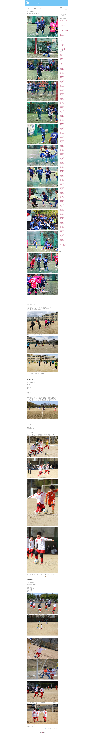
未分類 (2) (61, 40)
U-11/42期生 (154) (62, 45)
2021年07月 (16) (62, 146)
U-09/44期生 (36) (62, 48)
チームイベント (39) (63, 41)
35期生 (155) (61, 58)
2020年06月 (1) (62, 162)
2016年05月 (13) (62, 223)
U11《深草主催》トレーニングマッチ (63, 36)
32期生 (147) (61, 62)
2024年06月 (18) (62, 102)
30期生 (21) (61, 64)
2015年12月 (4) (62, 230)
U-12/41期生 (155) (62, 44)
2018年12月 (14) (62, 183)
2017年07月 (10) (62, 205)
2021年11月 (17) (62, 142)
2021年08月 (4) (62, 145)
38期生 (56, 728)
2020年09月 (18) (62, 158)
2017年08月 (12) (62, 204)
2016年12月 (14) (62, 214)
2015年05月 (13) (62, 239)
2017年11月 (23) (62, 200)
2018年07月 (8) (62, 189)
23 (62, 20)
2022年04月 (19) (62, 136)
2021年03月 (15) (62, 150)
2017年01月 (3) (62, 213)
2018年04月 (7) (62, 193)
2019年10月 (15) (62, 170)
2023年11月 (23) (62, 111)
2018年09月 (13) (62, 187)
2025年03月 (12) (62, 90)
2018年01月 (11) (62, 197)
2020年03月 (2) (62, 163)
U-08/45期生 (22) (62, 49)
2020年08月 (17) (62, 159)
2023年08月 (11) (62, 115)
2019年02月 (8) (62, 180)
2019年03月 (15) (62, 179)
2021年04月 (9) (62, 149)
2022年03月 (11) (62, 137)
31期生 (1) (61, 63)
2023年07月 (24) (62, 116)
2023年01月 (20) (62, 124)
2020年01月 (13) (62, 166)
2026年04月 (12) (62, 73)
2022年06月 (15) (62, 133)
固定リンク (53, 728)
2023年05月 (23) (62, 119)
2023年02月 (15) (62, 123)
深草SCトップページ (63, 244)
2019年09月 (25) (62, 171)
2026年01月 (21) (62, 77)
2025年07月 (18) (62, 85)
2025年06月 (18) (62, 86)
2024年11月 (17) (62, 95)
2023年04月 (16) (62, 120)
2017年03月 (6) (62, 210)
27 (66, 20)
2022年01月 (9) (62, 140)
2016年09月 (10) (62, 218)
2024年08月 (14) (62, 99)
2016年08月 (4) (62, 219)
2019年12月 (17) (62, 167)
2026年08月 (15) (62, 68)
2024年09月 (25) (62, 98)
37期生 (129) (61, 55)
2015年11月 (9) (62, 231)
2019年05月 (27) (62, 176)
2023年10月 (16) (62, 112)
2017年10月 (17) (62, 201)
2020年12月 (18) (62, 154)
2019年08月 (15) (62, 172)
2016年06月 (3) (62, 222)
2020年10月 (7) (62, 157)
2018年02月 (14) (62, 196)
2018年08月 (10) (62, 188)
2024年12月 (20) (62, 94)
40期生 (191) (61, 51)
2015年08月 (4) (62, 235)
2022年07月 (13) (62, 132)
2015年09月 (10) (62, 234)
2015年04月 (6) (62, 240)
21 (60, 20)
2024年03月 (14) (62, 106)
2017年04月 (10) (62, 209)
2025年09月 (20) (62, 82)
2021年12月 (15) (62, 141)
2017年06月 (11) (62, 206)
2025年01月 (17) (62, 93)
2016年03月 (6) (62, 226)
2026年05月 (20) (62, 72)
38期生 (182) (61, 54)
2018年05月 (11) (62, 192)
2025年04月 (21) (62, 89)
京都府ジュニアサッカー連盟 (63, 246)
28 (60, 21)
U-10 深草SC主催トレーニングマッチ (64, 26)
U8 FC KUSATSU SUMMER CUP (63, 34)
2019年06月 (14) (62, 175)
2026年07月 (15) (62, 69)
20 (66, 18)
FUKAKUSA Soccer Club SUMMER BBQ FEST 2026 (64, 31)
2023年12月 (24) (62, 110)
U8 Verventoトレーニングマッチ (64, 29)
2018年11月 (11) (62, 184)
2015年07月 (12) (62, 236)
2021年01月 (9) (62, 153)
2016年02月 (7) (62, 227)
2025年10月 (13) (62, 81)
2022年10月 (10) (62, 128)
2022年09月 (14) (62, 129)
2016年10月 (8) (62, 217)
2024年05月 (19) (62, 103)
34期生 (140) (61, 59)
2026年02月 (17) (62, 76)
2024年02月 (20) (62, 107)
